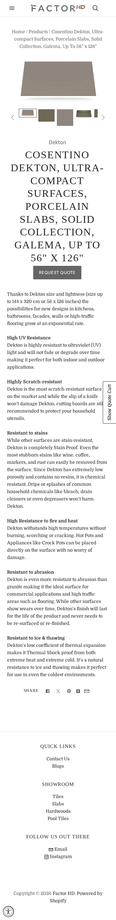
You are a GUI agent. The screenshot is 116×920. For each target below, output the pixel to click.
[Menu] (11, 8)
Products (38, 31)
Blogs (58, 766)
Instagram (60, 856)
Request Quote (57, 272)
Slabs (58, 804)
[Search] (95, 8)
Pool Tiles (58, 818)
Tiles (58, 796)
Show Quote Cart (109, 402)
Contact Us (58, 758)
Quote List (105, 9)
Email (60, 849)
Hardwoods (58, 811)
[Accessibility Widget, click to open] (8, 911)
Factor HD (64, 893)
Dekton (57, 142)
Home (18, 31)
